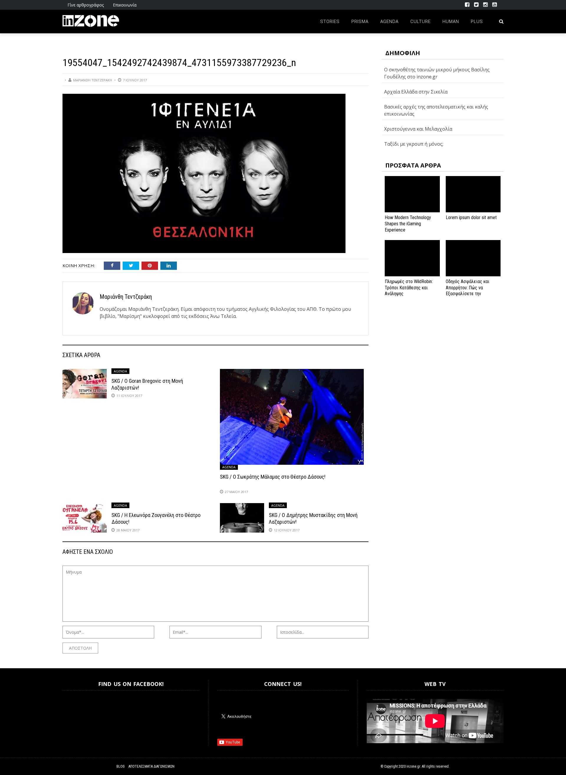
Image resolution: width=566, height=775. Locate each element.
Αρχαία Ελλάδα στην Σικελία (415, 91)
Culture (420, 21)
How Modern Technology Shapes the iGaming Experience (408, 224)
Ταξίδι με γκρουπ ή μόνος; (413, 144)
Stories (330, 21)
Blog (120, 766)
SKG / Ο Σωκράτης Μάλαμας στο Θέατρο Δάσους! (272, 477)
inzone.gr (413, 766)
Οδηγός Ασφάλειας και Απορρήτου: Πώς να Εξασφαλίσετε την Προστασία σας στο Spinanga (467, 294)
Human (450, 21)
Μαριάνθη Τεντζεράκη (92, 80)
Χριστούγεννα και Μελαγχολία (418, 129)
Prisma (359, 21)
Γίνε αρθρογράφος (86, 5)
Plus (477, 21)
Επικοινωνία (124, 5)
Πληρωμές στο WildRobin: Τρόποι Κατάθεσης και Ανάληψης (409, 288)
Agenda (389, 21)
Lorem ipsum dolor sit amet (471, 217)
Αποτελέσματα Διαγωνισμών (152, 766)
